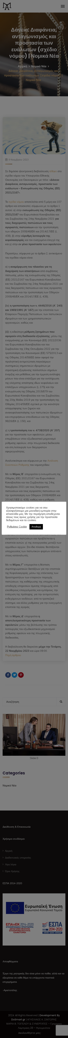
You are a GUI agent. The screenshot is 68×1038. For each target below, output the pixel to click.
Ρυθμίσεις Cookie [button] (17, 526)
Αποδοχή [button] (36, 526)
